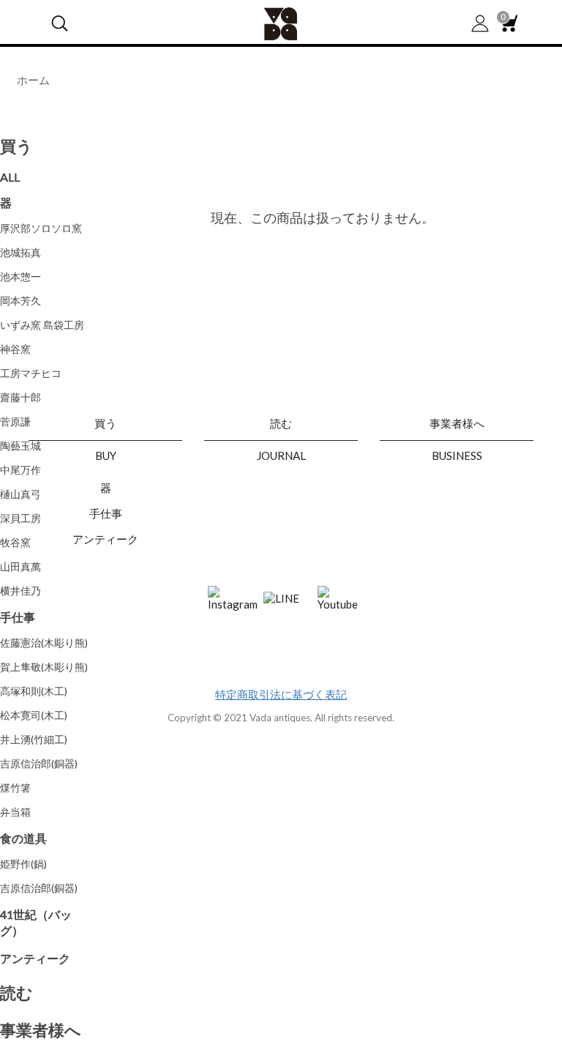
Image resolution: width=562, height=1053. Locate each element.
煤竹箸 (15, 787)
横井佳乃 (20, 590)
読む (16, 992)
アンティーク (35, 958)
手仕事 (17, 617)
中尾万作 (20, 470)
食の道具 (23, 838)
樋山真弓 (20, 494)
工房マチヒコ (30, 373)
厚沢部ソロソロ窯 (41, 228)
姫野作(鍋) (23, 863)
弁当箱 (15, 811)
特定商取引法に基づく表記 (281, 694)
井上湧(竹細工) (33, 739)
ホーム (33, 79)
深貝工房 (20, 518)
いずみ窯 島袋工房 (42, 325)
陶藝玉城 (20, 445)
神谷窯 (15, 349)
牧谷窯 (15, 542)
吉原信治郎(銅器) (39, 763)
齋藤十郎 (20, 397)
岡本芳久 (20, 300)
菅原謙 (15, 421)
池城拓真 (20, 252)
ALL (10, 177)
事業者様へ (40, 1030)
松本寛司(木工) (33, 715)
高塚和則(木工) (33, 691)
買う (16, 146)
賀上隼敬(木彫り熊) (44, 667)
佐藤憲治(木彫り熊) (44, 642)
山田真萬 (20, 566)
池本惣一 (20, 276)
